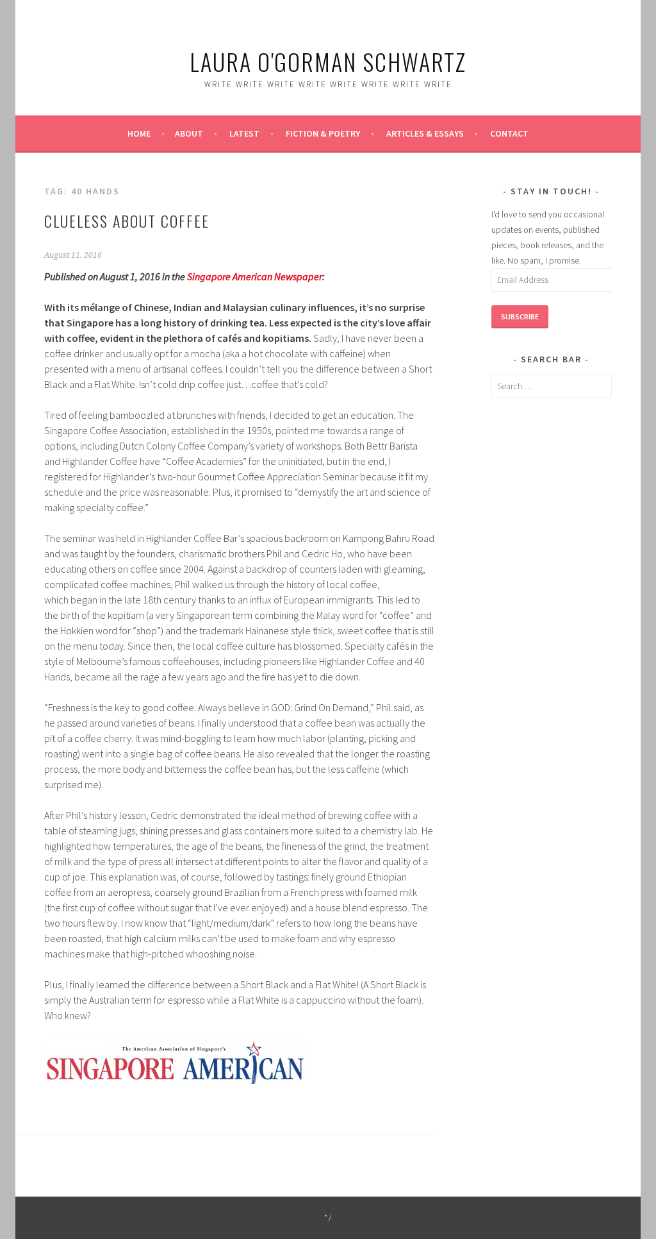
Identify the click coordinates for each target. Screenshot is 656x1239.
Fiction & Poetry (323, 133)
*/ (328, 1217)
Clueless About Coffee (126, 220)
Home (139, 133)
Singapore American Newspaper (254, 276)
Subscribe (520, 316)
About (189, 133)
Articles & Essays (425, 133)
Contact (509, 133)
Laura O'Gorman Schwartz (328, 61)
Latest (244, 133)
